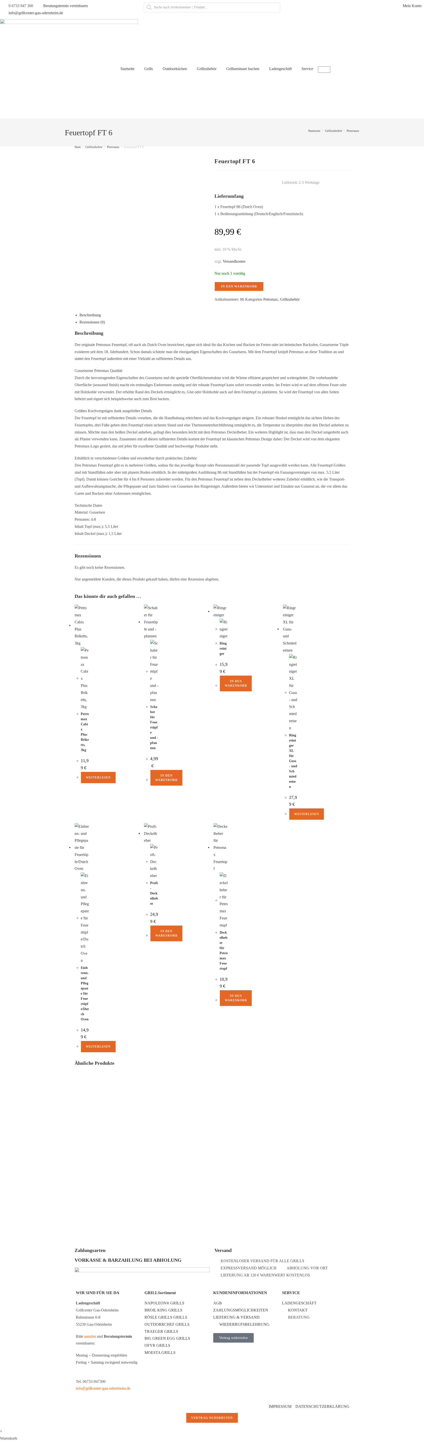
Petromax (353, 131)
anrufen (90, 1336)
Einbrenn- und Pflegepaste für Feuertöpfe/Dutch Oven (85, 993)
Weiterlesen (98, 777)
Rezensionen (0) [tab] (92, 322)
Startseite (127, 69)
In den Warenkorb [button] (166, 778)
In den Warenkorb (239, 286)
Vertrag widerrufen (212, 1418)
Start (78, 147)
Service (307, 69)
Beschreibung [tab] (90, 315)
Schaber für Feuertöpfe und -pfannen (154, 727)
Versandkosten (234, 261)
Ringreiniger (223, 648)
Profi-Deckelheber (154, 893)
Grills (148, 69)
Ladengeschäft (280, 69)
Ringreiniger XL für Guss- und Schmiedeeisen (293, 761)
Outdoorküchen (175, 69)
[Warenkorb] (324, 69)
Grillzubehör (206, 69)
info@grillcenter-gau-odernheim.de (103, 1388)
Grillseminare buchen (242, 69)
